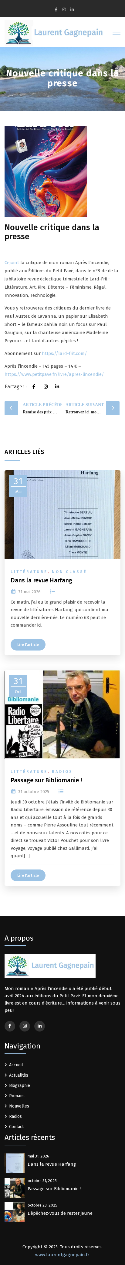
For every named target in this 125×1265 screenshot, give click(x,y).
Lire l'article (28, 645)
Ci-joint (12, 262)
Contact (16, 1126)
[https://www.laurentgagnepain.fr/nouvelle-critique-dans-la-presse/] (45, 386)
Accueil (16, 1065)
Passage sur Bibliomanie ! (46, 780)
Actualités (18, 1075)
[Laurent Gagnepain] (55, 32)
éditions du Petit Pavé (57, 995)
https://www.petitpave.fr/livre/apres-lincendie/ (54, 374)
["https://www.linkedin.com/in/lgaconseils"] (71, 9)
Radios (62, 771)
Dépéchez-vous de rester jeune (60, 1213)
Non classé (69, 571)
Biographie (19, 1085)
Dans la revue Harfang (41, 580)
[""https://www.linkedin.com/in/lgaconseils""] (39, 1026)
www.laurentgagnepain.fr (62, 1254)
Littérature (29, 571)
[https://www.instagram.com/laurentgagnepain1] (64, 9)
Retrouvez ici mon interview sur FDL (93, 408)
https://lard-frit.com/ (64, 353)
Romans (17, 1095)
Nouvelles (19, 1106)
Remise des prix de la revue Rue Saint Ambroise (42, 408)
